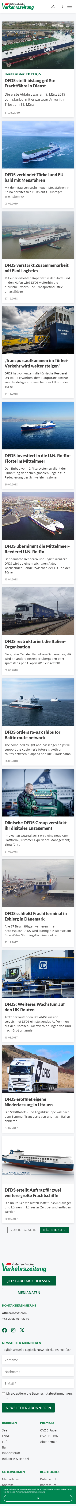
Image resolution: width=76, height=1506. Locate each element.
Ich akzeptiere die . (39, 1395)
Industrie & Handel (15, 1459)
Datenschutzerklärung (36, 1492)
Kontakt (7, 1485)
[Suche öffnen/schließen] (61, 6)
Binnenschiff (11, 1453)
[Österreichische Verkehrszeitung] (18, 6)
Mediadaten (29, 1292)
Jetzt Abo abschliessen (29, 1281)
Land (5, 1436)
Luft (5, 1442)
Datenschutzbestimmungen (52, 1393)
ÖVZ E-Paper (49, 1430)
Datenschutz (49, 1479)
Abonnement (49, 1442)
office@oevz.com (14, 1313)
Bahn (6, 1447)
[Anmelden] (53, 6)
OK (38, 1498)
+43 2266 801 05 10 (15, 1319)
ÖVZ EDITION (49, 1436)
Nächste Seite (54, 1230)
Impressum (48, 1485)
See (4, 1430)
